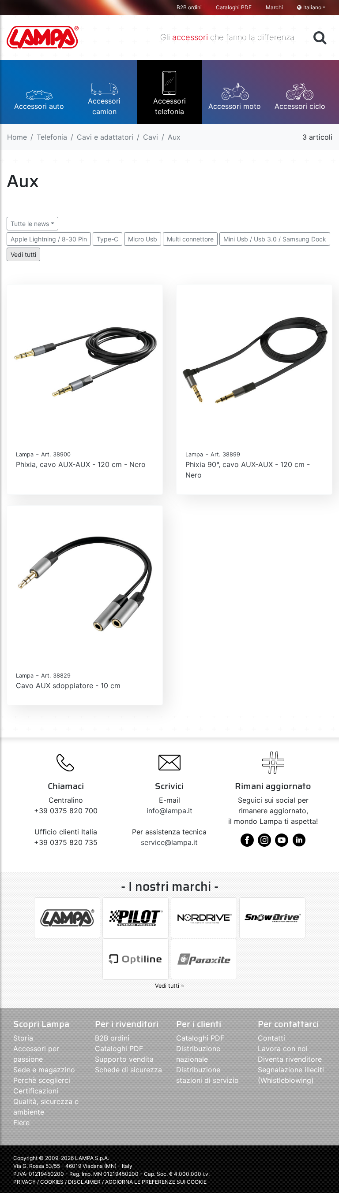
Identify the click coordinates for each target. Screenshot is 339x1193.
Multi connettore (190, 239)
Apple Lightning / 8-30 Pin (49, 239)
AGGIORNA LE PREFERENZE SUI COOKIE (156, 1181)
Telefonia (52, 137)
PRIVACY (24, 1181)
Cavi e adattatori (105, 137)
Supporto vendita (124, 1059)
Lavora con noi (283, 1048)
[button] (39, 92)
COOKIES (52, 1181)
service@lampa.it (169, 842)
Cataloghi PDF (234, 7)
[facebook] (247, 843)
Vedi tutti (23, 254)
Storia (23, 1038)
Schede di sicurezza (128, 1069)
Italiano (312, 7)
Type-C (107, 239)
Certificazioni (35, 1090)
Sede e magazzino (44, 1069)
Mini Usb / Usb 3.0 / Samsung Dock (274, 239)
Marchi (274, 7)
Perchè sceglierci (41, 1080)
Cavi (150, 137)
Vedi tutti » (169, 985)
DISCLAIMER (85, 1181)
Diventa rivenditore (290, 1059)
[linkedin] (298, 843)
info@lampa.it (169, 810)
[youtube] (281, 843)
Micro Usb (142, 239)
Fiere (21, 1122)
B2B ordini (189, 7)
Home (17, 137)
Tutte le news (30, 223)
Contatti (271, 1038)
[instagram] (264, 843)
